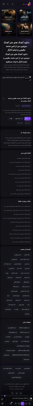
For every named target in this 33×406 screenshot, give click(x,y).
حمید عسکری (15, 273)
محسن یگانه (16, 287)
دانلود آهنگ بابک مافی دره (23, 186)
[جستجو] (7, 4)
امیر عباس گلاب (25, 287)
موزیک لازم (15, 341)
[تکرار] (29, 403)
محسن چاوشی (18, 255)
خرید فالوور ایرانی (12, 328)
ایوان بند (16, 309)
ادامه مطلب (18, 119)
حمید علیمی (26, 300)
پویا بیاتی (27, 314)
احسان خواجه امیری (24, 259)
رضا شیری (27, 268)
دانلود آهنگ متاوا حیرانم (24, 170)
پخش (26, 119)
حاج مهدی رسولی (25, 309)
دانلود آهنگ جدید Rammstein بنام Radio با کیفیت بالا (17, 206)
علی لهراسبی (14, 259)
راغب (28, 305)
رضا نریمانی (26, 277)
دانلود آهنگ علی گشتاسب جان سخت (21, 242)
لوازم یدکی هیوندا (11, 350)
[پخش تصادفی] (15, 403)
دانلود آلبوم (11, 373)
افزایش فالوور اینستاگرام (23, 350)
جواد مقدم (18, 277)
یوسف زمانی (8, 309)
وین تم (12, 389)
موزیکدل (27, 337)
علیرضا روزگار (26, 282)
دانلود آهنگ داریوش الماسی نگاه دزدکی (20, 194)
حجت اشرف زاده (11, 305)
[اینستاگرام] (20, 393)
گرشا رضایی (11, 268)
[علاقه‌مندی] (2, 399)
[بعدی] (26, 403)
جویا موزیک (6, 355)
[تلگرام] (16, 393)
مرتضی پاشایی (14, 291)
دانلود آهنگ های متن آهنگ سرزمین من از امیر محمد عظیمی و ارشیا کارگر (16, 46)
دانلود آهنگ (26, 359)
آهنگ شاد (8, 337)
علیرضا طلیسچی (17, 264)
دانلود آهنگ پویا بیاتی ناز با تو (22, 182)
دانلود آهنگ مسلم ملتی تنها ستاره (21, 214)
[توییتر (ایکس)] (12, 393)
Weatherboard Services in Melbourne (20, 355)
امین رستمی (9, 300)
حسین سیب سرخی (25, 273)
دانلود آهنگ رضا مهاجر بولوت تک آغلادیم (20, 222)
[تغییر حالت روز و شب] (12, 4)
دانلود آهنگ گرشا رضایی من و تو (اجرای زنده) (19, 174)
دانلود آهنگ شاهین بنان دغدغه (22, 178)
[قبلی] (19, 403)
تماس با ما (18, 368)
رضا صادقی (26, 255)
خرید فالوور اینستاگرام (24, 328)
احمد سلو (19, 268)
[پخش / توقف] (22, 403)
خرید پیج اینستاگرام (24, 332)
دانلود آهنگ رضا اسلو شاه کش (22, 226)
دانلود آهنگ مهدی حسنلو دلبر (23, 166)
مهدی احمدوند (16, 296)
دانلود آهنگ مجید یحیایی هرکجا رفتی (21, 230)
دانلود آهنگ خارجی (16, 377)
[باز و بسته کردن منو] (3, 4)
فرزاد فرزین (21, 305)
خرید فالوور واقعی (13, 332)
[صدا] (2, 403)
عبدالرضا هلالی (17, 282)
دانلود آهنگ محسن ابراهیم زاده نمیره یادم (19, 162)
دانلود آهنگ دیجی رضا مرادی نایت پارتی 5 (20, 238)
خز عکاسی (7, 341)
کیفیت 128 (27, 123)
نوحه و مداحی (21, 373)
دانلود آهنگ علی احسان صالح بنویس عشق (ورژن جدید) (16, 210)
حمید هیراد (10, 277)
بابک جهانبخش (26, 296)
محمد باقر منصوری (25, 291)
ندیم (8, 296)
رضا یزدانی (27, 264)
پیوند (7, 273)
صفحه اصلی (27, 368)
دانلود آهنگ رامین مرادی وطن (23, 190)
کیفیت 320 (19, 123)
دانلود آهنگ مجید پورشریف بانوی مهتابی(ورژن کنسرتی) (16, 218)
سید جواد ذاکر (7, 264)
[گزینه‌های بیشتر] (3, 98)
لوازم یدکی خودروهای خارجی (23, 346)
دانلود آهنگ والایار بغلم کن (23, 158)
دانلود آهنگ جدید (18, 337)
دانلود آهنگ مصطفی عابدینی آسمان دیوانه (19, 234)
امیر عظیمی (18, 300)
